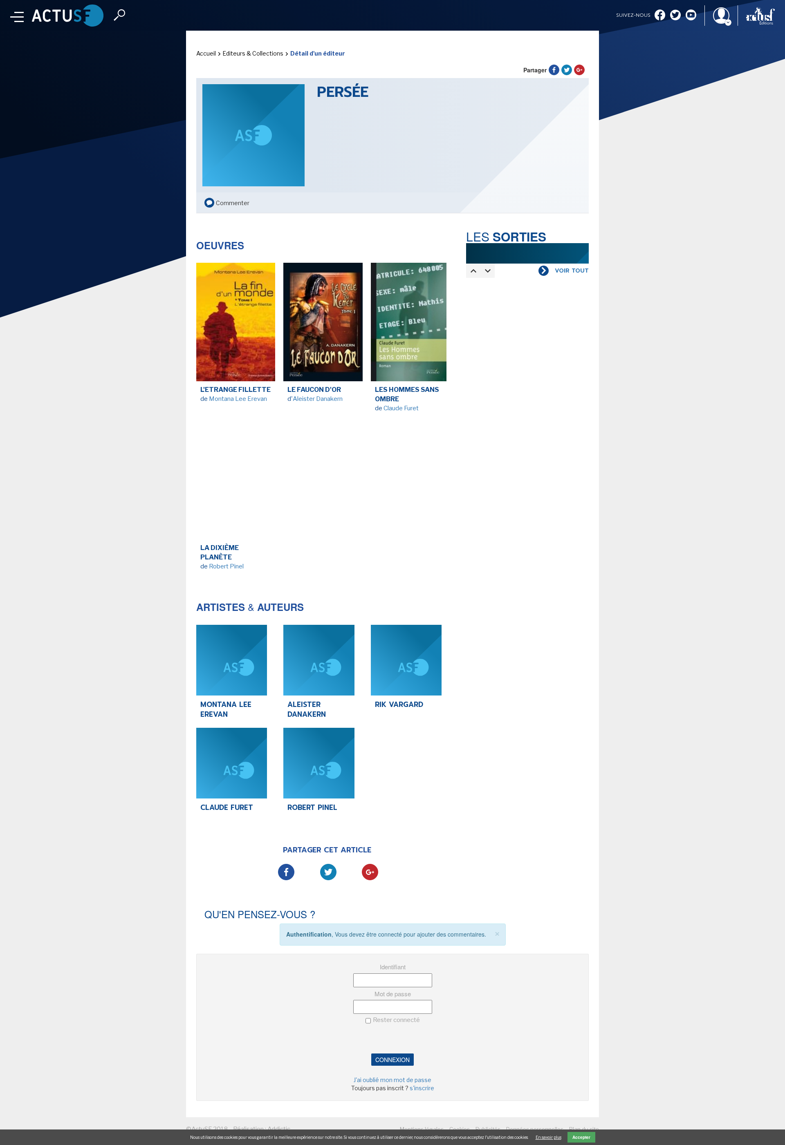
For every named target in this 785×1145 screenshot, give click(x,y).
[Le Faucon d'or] (322, 324)
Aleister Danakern (318, 399)
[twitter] (675, 15)
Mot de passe (393, 993)
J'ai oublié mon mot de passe (392, 1079)
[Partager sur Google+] (579, 70)
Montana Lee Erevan (238, 399)
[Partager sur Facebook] (554, 70)
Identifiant (393, 966)
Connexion (392, 1060)
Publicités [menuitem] (487, 1129)
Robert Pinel (226, 566)
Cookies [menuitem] (459, 1129)
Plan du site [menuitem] (584, 1129)
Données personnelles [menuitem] (534, 1129)
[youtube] (691, 15)
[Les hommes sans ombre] (410, 324)
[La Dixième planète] (235, 482)
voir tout (572, 271)
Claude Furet (401, 408)
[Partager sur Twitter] (566, 70)
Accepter (581, 1137)
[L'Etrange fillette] (235, 324)
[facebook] (660, 15)
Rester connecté (396, 1020)
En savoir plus (548, 1137)
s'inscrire (422, 1088)
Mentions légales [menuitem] (422, 1129)
